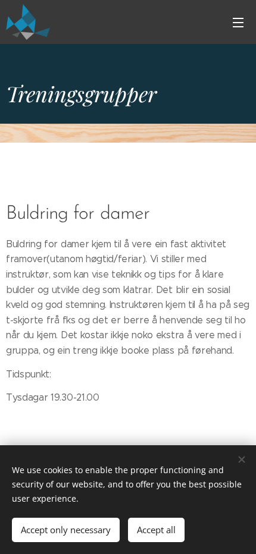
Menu (238, 22)
